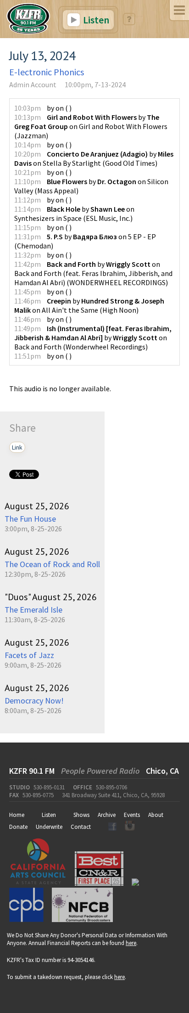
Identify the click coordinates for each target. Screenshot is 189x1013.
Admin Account (32, 84)
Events (132, 815)
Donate (18, 827)
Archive (107, 815)
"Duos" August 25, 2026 (51, 597)
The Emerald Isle (33, 609)
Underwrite (49, 827)
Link (17, 447)
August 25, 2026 (37, 506)
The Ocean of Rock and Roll (52, 564)
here (131, 943)
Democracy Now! (34, 700)
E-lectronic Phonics (46, 72)
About (155, 815)
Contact (81, 827)
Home (16, 815)
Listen (95, 19)
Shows (81, 815)
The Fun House (30, 518)
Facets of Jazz (29, 655)
